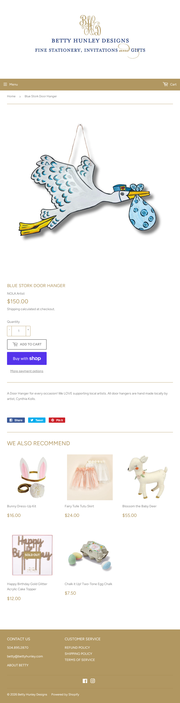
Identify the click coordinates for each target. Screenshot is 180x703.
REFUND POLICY (77, 648)
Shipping (13, 309)
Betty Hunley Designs (32, 694)
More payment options (26, 371)
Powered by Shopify (65, 694)
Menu (13, 84)
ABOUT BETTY (17, 665)
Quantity (13, 322)
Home (11, 96)
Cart (172, 84)
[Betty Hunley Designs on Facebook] (84, 682)
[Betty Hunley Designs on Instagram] (92, 682)
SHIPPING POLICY (78, 654)
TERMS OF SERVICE (80, 660)
